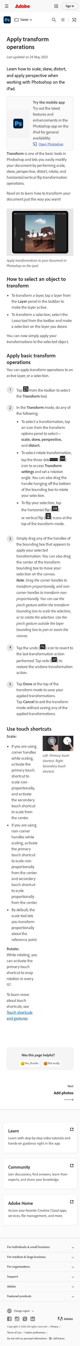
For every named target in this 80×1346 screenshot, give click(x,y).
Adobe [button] (11, 1286)
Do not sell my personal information (26, 1338)
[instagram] (17, 1319)
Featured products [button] (19, 1296)
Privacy (54, 1326)
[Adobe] (22, 6)
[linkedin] (32, 1319)
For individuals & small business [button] (28, 1247)
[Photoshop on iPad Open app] (74, 20)
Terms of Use (14, 1332)
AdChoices (59, 1338)
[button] (56, 6)
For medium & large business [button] (26, 1257)
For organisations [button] (18, 1267)
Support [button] (12, 1276)
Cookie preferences (34, 1332)
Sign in (70, 6)
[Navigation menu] (6, 6)
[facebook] (9, 1319)
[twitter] (25, 1319)
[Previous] (23, 1097)
